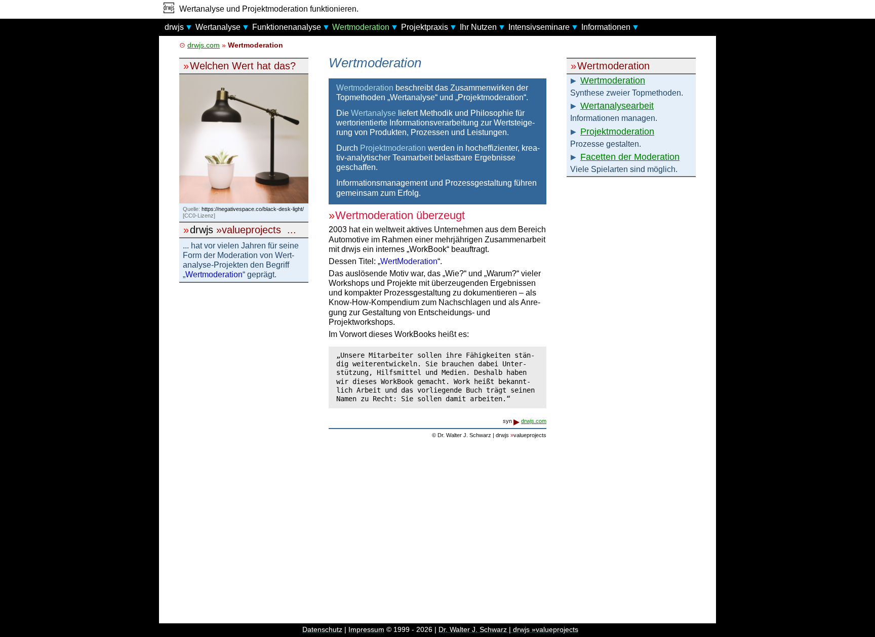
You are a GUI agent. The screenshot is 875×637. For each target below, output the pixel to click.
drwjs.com (203, 45)
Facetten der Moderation (630, 157)
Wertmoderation (360, 27)
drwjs (174, 27)
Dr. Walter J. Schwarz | (508, 629)
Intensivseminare (539, 27)
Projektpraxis (424, 27)
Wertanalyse (218, 27)
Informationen (605, 27)
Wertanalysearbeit (617, 106)
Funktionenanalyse (286, 27)
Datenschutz (322, 629)
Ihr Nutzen (478, 27)
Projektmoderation (617, 131)
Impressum (366, 629)
